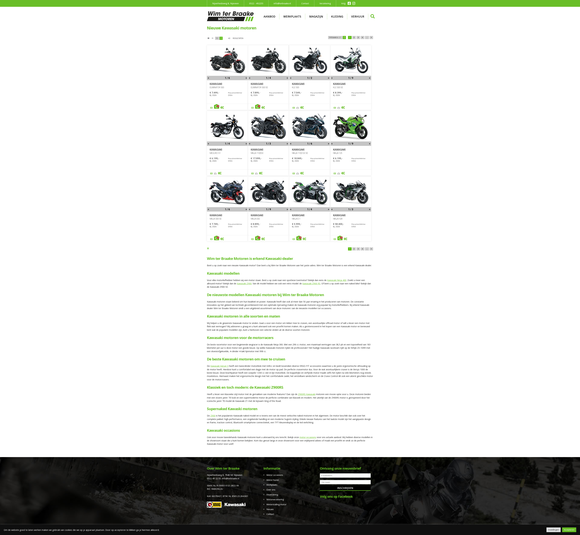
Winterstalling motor (276, 504)
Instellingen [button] (553, 529)
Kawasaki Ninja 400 (336, 280)
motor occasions (308, 437)
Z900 (212, 415)
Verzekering (325, 3)
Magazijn (316, 16)
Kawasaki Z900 (244, 283)
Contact (305, 3)
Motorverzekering (275, 499)
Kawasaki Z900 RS (311, 283)
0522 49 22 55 (214, 478)
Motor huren (272, 480)
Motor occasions (274, 475)
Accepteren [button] (569, 529)
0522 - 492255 (256, 3)
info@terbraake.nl (282, 3)
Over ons (270, 489)
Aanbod (269, 16)
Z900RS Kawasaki (306, 394)
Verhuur (357, 16)
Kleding (337, 16)
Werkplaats (292, 16)
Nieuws (270, 509)
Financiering (272, 494)
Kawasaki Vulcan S (219, 366)
